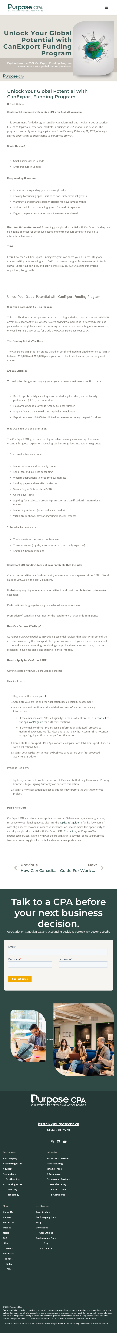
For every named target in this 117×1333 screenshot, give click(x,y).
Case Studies (43, 1212)
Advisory (7, 1168)
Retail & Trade (54, 1168)
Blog (38, 1222)
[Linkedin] (58, 1141)
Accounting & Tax (12, 1163)
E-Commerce (53, 1173)
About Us (8, 1212)
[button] (106, 7)
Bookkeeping (10, 1158)
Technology (9, 1173)
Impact (7, 1227)
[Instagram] (52, 1141)
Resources (8, 1222)
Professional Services (58, 1158)
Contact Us (42, 1227)
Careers (7, 1217)
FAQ (5, 1237)
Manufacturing (55, 1163)
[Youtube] (65, 1141)
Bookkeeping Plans (46, 1217)
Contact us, (70, 831)
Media (6, 1232)
